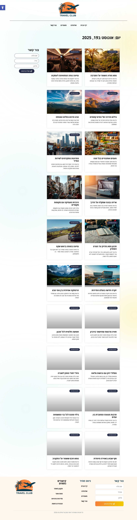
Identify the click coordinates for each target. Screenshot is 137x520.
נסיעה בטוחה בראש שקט (67, 246)
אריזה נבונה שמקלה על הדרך (103, 202)
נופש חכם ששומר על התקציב (65, 458)
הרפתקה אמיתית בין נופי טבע (65, 290)
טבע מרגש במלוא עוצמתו (67, 117)
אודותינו (74, 25)
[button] (2, 7)
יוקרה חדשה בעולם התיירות (104, 290)
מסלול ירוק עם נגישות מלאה (104, 373)
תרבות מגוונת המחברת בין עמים (105, 415)
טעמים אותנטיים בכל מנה (105, 158)
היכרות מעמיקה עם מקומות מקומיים (66, 203)
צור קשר (53, 25)
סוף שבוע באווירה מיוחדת (105, 458)
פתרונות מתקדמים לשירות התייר (67, 159)
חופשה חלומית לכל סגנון (68, 331)
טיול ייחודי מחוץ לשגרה (68, 373)
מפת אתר (59, 493)
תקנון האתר (58, 488)
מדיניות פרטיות (57, 498)
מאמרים (64, 25)
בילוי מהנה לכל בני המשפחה (66, 414)
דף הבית (84, 25)
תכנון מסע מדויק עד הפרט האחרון (105, 247)
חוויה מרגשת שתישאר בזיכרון (103, 331)
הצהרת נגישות (57, 503)
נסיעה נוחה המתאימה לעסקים (65, 75)
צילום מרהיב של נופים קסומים (103, 117)
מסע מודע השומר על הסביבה (103, 75)
